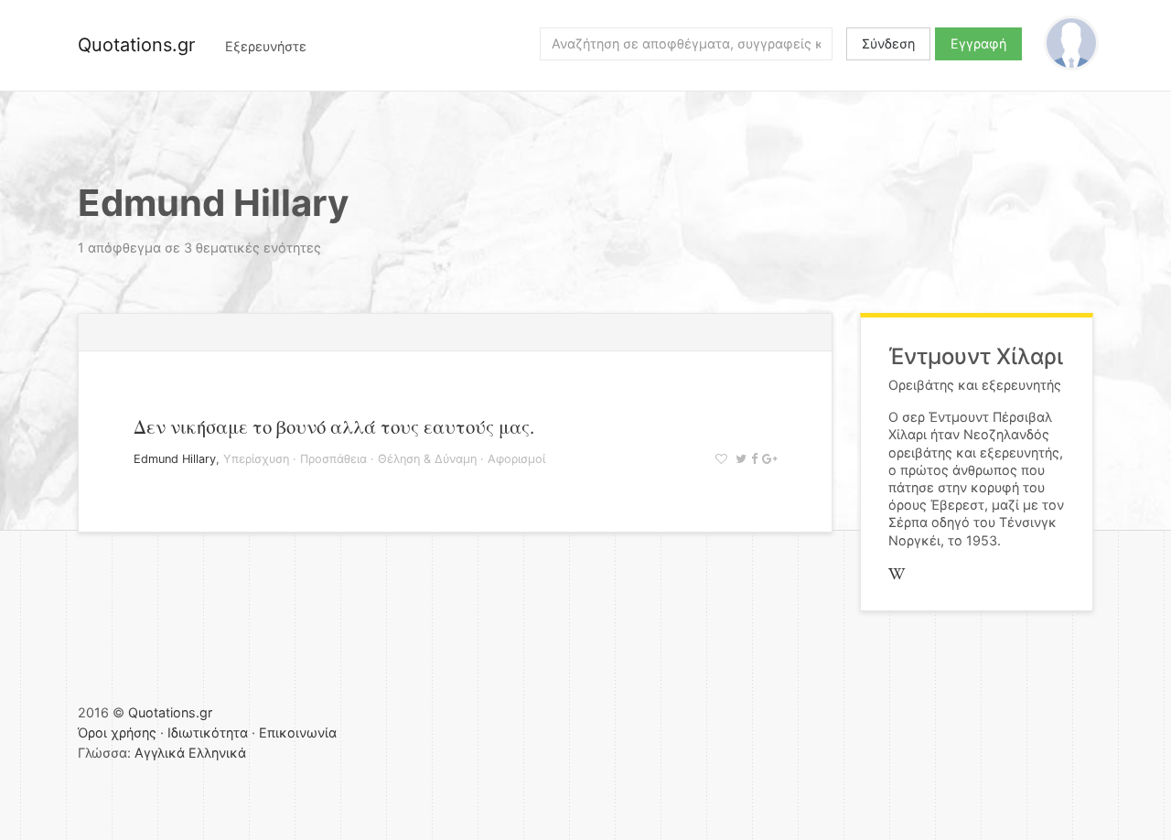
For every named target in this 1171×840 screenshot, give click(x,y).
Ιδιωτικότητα (207, 732)
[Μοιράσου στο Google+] (767, 459)
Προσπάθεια (333, 459)
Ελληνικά (217, 752)
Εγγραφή (978, 43)
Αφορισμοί (516, 459)
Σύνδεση (888, 43)
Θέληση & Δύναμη (427, 459)
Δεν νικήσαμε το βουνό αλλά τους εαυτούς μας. (334, 426)
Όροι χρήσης (117, 732)
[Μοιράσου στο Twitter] (739, 459)
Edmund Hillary (175, 459)
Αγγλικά (159, 752)
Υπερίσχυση (256, 459)
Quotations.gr (136, 45)
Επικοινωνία (298, 732)
